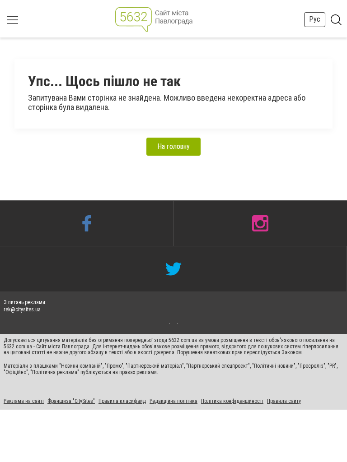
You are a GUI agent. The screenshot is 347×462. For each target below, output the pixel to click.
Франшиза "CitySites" (71, 401)
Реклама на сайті (24, 401)
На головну (173, 146)
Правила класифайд (122, 401)
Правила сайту (284, 401)
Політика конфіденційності (232, 401)
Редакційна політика (173, 401)
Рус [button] (314, 19)
